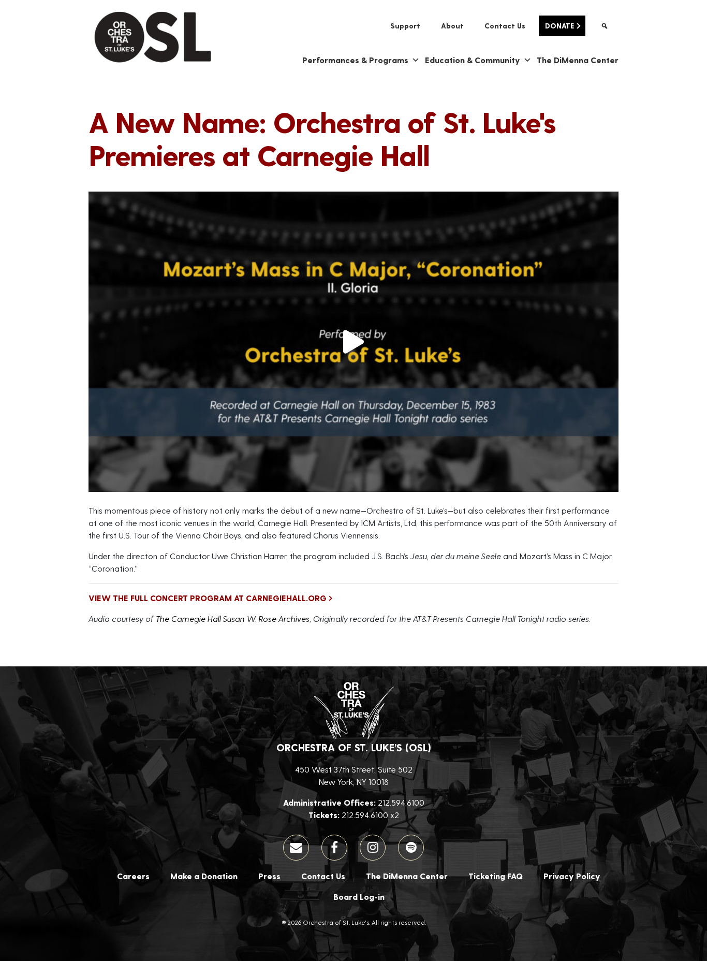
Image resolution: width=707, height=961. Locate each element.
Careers (133, 876)
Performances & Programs (355, 60)
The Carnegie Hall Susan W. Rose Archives (233, 618)
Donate (559, 25)
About (452, 25)
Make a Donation (204, 876)
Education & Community (472, 60)
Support (405, 25)
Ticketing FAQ (495, 876)
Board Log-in (359, 896)
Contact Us (504, 25)
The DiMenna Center (577, 60)
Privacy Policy (571, 876)
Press (269, 876)
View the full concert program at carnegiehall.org (208, 598)
